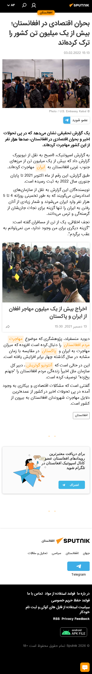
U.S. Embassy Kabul (73, 112)
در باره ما (83, 593)
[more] (8, 326)
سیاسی (56, 553)
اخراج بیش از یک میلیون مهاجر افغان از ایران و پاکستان (48, 312)
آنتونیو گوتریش (39, 366)
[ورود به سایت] (33, 5)
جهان (86, 553)
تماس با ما (35, 594)
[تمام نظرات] (85, 667)
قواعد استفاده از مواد (60, 593)
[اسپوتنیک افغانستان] (80, 7)
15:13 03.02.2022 (77, 53)
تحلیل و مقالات (37, 553)
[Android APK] (74, 633)
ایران (41, 167)
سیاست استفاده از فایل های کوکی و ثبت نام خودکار (58, 609)
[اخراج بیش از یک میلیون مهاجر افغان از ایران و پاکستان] (46, 272)
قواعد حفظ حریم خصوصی (70, 600)
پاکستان (49, 351)
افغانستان (81, 415)
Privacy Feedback (76, 619)
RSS (56, 619)
